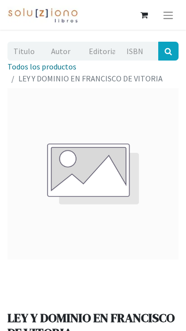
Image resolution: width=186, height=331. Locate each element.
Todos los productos (41, 66)
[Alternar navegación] (168, 15)
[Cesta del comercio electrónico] (144, 15)
